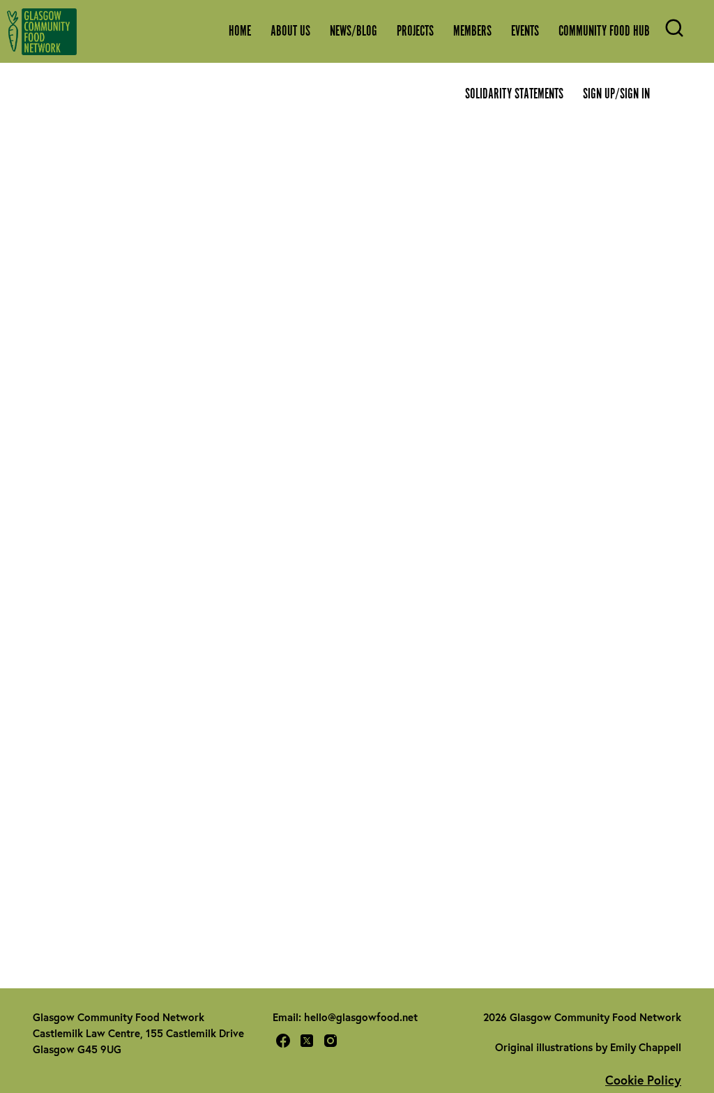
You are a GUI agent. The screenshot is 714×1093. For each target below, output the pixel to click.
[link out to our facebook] (283, 1042)
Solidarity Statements (514, 94)
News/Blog (353, 31)
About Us (290, 31)
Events (525, 31)
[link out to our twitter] (306, 1042)
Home (240, 31)
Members (472, 31)
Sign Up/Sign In (616, 94)
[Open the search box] (674, 34)
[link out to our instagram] (330, 1042)
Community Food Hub (604, 31)
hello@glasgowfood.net (361, 1017)
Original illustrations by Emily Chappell (588, 1047)
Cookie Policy (643, 1080)
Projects (415, 31)
